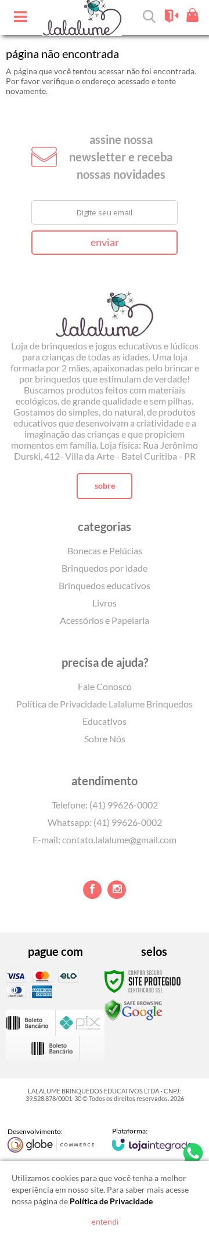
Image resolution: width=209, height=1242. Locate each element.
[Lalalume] (104, 305)
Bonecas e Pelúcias (104, 550)
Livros (104, 602)
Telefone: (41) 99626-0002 (105, 804)
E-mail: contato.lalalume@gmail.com (104, 839)
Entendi (104, 1221)
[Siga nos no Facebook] (92, 889)
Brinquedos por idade (104, 567)
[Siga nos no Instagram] (116, 889)
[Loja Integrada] (152, 1139)
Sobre (105, 485)
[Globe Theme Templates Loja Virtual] (51, 1140)
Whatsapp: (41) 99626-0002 (105, 822)
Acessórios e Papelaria (104, 620)
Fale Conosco (105, 686)
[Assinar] (104, 242)
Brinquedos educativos (104, 585)
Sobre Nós (104, 738)
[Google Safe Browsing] (134, 1009)
